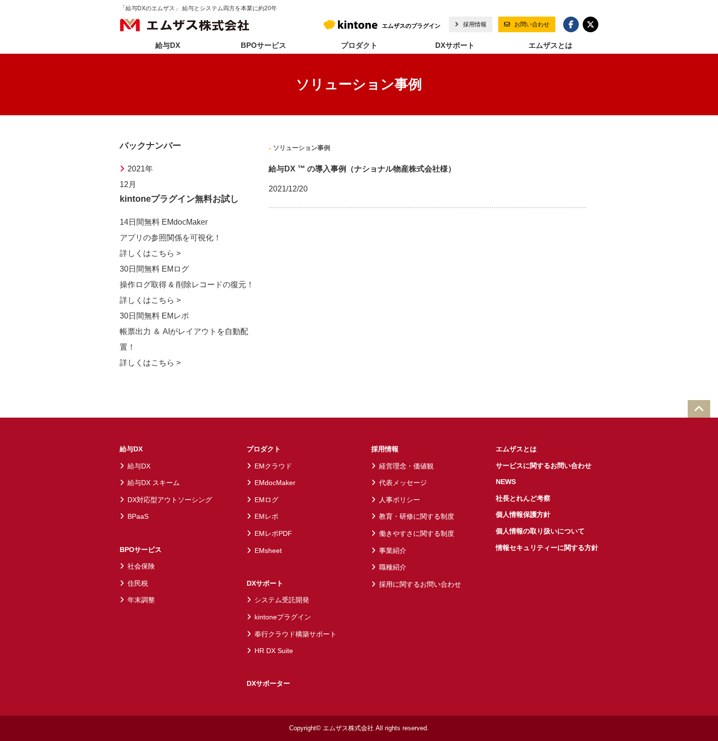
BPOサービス (141, 549)
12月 (128, 184)
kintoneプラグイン (282, 617)
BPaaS (137, 516)
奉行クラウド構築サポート (295, 634)
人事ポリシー (399, 500)
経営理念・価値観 (406, 466)
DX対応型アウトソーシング (169, 500)
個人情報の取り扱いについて (540, 531)
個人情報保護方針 (523, 514)
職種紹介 (392, 567)
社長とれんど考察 (523, 498)
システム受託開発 (281, 600)
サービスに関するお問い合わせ (543, 465)
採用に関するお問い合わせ (420, 584)
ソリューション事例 (300, 147)
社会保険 (141, 566)
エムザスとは (550, 45)
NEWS (506, 482)
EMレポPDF (273, 533)
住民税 (137, 583)
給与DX (131, 449)
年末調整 (141, 600)
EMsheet (268, 550)
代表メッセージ (403, 483)
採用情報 (385, 449)
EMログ (266, 500)
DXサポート (265, 583)
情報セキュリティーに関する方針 (547, 547)
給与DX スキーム (153, 483)
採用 (474, 24)
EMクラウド (273, 466)
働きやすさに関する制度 (416, 533)
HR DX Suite (273, 651)
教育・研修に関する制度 (416, 516)
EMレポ (266, 516)
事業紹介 (392, 550)
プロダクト (264, 449)
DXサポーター (268, 683)
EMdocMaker (275, 483)
